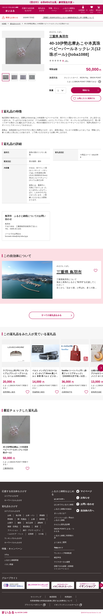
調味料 (40, 523)
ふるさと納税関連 (11, 560)
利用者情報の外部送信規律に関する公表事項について (51, 601)
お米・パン (30, 515)
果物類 (42, 515)
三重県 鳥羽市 (58, 36)
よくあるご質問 (60, 542)
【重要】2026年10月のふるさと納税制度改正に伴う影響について (68, 18)
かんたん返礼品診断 (62, 524)
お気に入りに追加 (95, 270)
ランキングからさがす (13, 538)
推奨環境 (53, 597)
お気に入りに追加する (86, 98)
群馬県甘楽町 (96, 392)
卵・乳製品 (22, 519)
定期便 (30, 534)
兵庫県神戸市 (67, 392)
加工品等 (29, 523)
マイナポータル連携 (62, 562)
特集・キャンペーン (54, 9)
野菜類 (10, 519)
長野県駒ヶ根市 (9, 392)
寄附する (86, 90)
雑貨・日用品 (13, 526)
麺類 (19, 523)
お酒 (33, 519)
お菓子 (10, 523)
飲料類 (42, 519)
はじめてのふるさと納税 (63, 505)
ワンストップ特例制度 (63, 553)
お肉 (9, 515)
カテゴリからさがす (12, 511)
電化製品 (26, 526)
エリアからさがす (11, 496)
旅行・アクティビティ (31, 530)
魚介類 (18, 515)
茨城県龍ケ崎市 (38, 392)
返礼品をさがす (41, 9)
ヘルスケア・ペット (15, 534)
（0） (66, 61)
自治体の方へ (87, 510)
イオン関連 (8, 564)
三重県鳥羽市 (8, 468)
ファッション (13, 530)
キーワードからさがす (13, 500)
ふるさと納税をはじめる (69, 9)
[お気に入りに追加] (95, 270)
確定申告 (57, 557)
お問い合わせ (87, 504)
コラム (6, 554)
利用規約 (68, 597)
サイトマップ (36, 597)
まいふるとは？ (60, 513)
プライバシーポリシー (33, 605)
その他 (40, 534)
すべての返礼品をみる (51, 315)
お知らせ (85, 497)
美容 (36, 526)
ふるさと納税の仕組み (63, 509)
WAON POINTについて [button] (99, 81)
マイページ (86, 491)
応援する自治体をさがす (28, 9)
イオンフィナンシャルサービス (66, 605)
